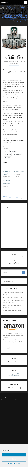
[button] (25, 446)
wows (23, 198)
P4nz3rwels (9, 61)
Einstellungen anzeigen (14, 463)
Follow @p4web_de (8, 281)
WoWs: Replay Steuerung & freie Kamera (7, 173)
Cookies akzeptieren (14, 454)
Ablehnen (14, 459)
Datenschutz (4, 400)
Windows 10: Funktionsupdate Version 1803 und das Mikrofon (14, 262)
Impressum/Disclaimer (15, 400)
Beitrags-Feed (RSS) (14, 374)
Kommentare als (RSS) (14, 375)
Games (5, 196)
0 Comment (14, 63)
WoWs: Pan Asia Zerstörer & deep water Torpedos (7, 182)
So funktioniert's (17, 198)
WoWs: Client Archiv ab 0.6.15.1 (14, 297)
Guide (10, 198)
